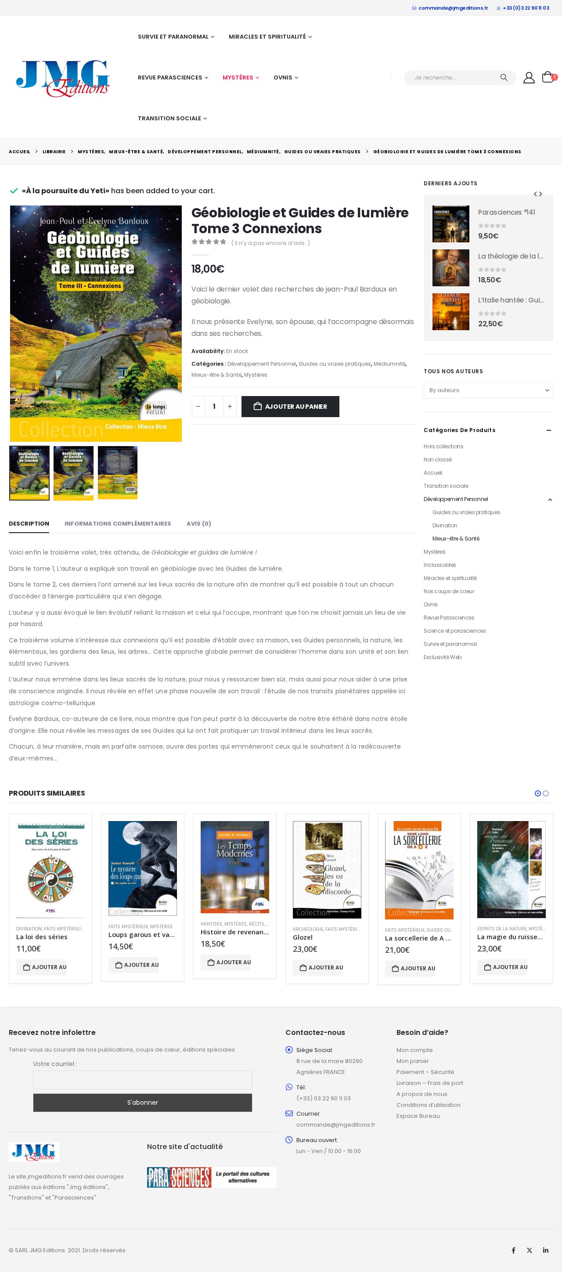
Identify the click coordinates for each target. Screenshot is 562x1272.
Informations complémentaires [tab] (118, 523)
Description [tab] (29, 523)
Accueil (433, 472)
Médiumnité (389, 364)
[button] (11, 323)
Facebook (513, 1250)
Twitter (529, 1250)
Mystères (238, 77)
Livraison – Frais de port (429, 1083)
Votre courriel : (55, 1063)
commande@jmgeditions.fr (453, 7)
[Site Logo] (64, 78)
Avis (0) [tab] (199, 523)
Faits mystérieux (63, 929)
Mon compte (414, 1050)
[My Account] (529, 77)
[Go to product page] (450, 223)
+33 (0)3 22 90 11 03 (526, 7)
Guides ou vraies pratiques (335, 364)
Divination (445, 525)
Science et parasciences (455, 630)
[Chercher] (504, 77)
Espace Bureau (418, 1116)
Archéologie (308, 929)
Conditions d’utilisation (428, 1105)
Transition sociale (169, 118)
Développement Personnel (261, 364)
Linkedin (545, 1250)
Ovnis (283, 77)
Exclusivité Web (442, 657)
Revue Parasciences (170, 77)
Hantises (211, 924)
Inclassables (440, 565)
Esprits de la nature (501, 929)
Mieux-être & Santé (216, 374)
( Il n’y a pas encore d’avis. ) (270, 243)
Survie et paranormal (173, 36)
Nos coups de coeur (449, 591)
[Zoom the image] (34, 1147)
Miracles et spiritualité (267, 36)
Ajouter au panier (296, 406)
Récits (256, 924)
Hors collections (443, 446)
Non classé (438, 459)
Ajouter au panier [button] (49, 967)
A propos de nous (421, 1094)
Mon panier (412, 1061)
